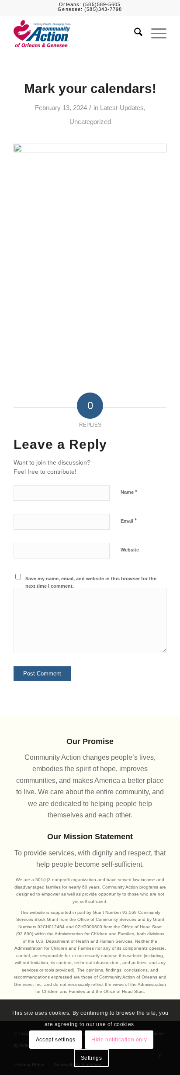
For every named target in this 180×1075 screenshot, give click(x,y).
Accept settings (56, 1040)
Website (130, 549)
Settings (91, 1058)
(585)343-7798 (103, 9)
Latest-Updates (122, 107)
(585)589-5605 (102, 4)
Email (129, 520)
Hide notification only (119, 1040)
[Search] (133, 33)
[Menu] (154, 33)
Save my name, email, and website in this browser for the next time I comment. (90, 582)
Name (129, 492)
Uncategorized (90, 121)
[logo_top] (75, 33)
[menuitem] (133, 33)
